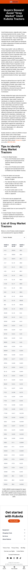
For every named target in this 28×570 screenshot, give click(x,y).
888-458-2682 (11, 142)
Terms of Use (6, 547)
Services (5, 536)
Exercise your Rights (9, 551)
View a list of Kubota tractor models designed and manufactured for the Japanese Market (14, 160)
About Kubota (7, 539)
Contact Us (19, 140)
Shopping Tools (7, 533)
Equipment (6, 530)
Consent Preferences (14, 554)
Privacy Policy (15, 547)
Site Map (23, 547)
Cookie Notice (20, 551)
